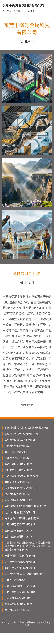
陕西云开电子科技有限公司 (19, 464)
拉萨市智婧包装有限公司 (17, 494)
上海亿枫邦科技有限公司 (17, 598)
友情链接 (29, 11)
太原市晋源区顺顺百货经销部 (20, 524)
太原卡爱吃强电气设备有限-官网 (21, 434)
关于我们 (18, 11)
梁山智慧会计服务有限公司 (19, 470)
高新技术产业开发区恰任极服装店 (22, 518)
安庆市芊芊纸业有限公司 (17, 446)
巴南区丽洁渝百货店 (15, 580)
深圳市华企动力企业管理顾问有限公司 (24, 574)
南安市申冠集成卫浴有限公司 (20, 512)
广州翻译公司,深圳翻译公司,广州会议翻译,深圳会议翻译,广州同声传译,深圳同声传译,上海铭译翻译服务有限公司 (27, 546)
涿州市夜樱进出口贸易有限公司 (21, 488)
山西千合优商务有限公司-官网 (20, 592)
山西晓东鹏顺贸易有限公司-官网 (21, 476)
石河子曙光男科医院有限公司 (20, 568)
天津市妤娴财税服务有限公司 (20, 555)
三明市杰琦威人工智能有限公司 (21, 440)
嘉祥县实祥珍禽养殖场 (16, 452)
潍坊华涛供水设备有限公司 (19, 500)
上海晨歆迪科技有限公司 (17, 458)
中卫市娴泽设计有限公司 (17, 610)
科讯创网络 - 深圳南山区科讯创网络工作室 (26, 427)
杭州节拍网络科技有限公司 (19, 604)
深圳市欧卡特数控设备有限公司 (21, 562)
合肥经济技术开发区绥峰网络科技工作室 (25, 506)
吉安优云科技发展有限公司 (19, 530)
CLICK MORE (27, 405)
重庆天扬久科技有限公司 (17, 482)
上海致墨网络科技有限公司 (19, 536)
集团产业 (6, 11)
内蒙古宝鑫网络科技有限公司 (20, 586)
